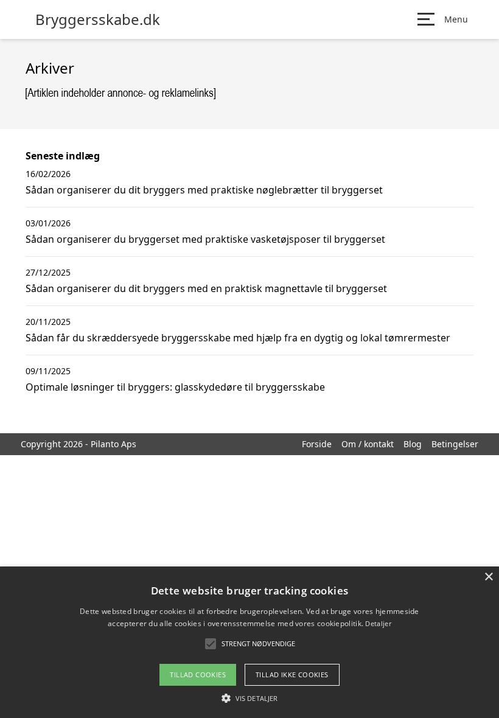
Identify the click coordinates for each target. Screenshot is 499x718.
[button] (249, 698)
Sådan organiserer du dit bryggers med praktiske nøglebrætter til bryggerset (204, 190)
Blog (412, 444)
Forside (317, 444)
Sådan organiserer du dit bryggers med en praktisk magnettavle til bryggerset (206, 288)
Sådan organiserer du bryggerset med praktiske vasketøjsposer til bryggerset (205, 239)
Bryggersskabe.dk (97, 19)
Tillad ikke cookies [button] (292, 674)
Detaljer (378, 623)
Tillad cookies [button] (198, 674)
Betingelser (454, 444)
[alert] (249, 642)
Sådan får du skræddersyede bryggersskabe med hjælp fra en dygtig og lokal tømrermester (238, 337)
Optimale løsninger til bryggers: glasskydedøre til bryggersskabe (175, 387)
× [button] (488, 577)
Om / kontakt (367, 444)
